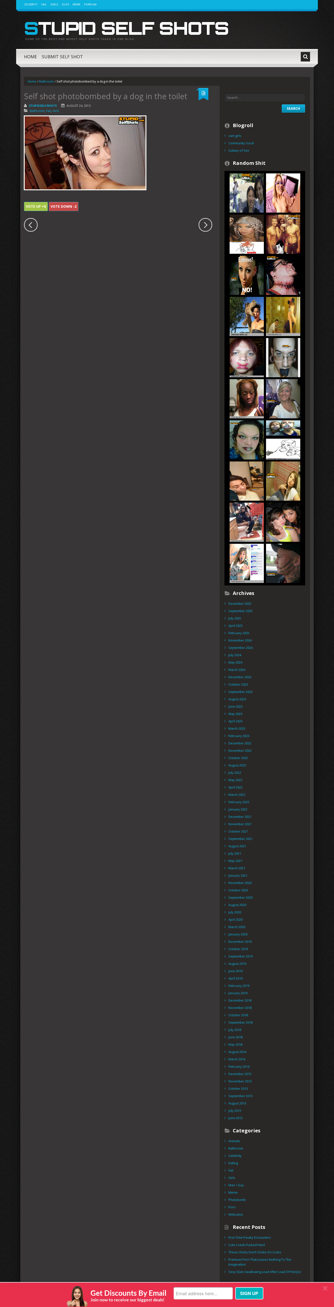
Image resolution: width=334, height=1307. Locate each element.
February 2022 (238, 802)
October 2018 (238, 1015)
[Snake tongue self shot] (283, 357)
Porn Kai (90, 4)
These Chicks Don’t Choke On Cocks (254, 1252)
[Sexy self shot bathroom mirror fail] (283, 316)
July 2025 (234, 618)
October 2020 (238, 890)
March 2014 (236, 1059)
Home (30, 57)
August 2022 (237, 765)
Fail (44, 4)
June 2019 (235, 971)
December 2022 (239, 743)
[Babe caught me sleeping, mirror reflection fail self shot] (246, 480)
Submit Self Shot (62, 57)
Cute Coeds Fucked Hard (246, 1245)
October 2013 (238, 1088)
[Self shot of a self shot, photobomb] (246, 192)
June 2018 (235, 1037)
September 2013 (240, 1096)
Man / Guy (236, 1185)
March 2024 (236, 669)
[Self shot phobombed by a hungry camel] (246, 316)
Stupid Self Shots (126, 28)
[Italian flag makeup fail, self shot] (246, 439)
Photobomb (237, 1200)
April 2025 (235, 625)
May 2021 (235, 861)
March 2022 (236, 794)
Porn (231, 1207)
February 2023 (238, 736)
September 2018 (240, 1022)
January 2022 (237, 809)
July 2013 (234, 1110)
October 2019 (238, 949)
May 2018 (235, 1044)
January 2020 (237, 934)
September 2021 (240, 838)
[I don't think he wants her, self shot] (283, 233)
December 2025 (239, 603)
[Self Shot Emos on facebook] (246, 563)
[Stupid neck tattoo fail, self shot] (283, 275)
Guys (65, 4)
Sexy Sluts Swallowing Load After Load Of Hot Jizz (264, 1272)
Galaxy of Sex (238, 150)
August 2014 (237, 1052)
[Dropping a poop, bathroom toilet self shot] (246, 522)
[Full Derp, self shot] (283, 439)
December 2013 (239, 1074)
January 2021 (237, 875)
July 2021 (234, 853)
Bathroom (46, 81)
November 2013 (240, 1081)
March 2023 (236, 728)
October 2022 (238, 758)
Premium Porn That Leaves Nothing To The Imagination (259, 1262)
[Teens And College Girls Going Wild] (283, 192)
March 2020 (236, 927)
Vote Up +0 (36, 206)
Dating (233, 1163)
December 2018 (239, 1000)
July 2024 (234, 655)
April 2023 (235, 721)
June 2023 (235, 706)
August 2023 (237, 699)
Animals (234, 1141)
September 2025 (240, 611)
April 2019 (235, 978)
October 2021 (238, 831)
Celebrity (31, 4)
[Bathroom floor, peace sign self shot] (283, 480)
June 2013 (235, 1118)
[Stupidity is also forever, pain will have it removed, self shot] (283, 563)
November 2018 (240, 1007)
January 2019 (237, 993)
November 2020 (240, 883)
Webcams (235, 1214)
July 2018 (234, 1030)
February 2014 (238, 1066)
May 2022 (235, 780)
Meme (76, 4)
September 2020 (240, 897)
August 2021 (237, 846)
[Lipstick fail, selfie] (246, 357)
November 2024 (240, 640)
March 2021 (236, 868)
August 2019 (237, 963)
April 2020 (235, 919)
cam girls (234, 135)
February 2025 (238, 633)
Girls (54, 4)
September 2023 (240, 692)
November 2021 (240, 824)
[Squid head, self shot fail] (246, 233)
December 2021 (239, 816)
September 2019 (240, 956)
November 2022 (240, 750)
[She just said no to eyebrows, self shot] (246, 275)
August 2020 (237, 905)
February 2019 (238, 985)
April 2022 (235, 787)
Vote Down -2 (64, 206)
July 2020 (234, 912)
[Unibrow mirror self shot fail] (246, 398)
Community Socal (241, 143)
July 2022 (234, 772)
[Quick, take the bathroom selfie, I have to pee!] (283, 398)
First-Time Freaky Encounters (249, 1237)
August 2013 (237, 1103)
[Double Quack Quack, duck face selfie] (283, 522)
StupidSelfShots (43, 106)
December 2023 (239, 677)
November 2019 (240, 941)
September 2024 (240, 647)
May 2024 (235, 662)
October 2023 (238, 684)
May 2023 (235, 714)
